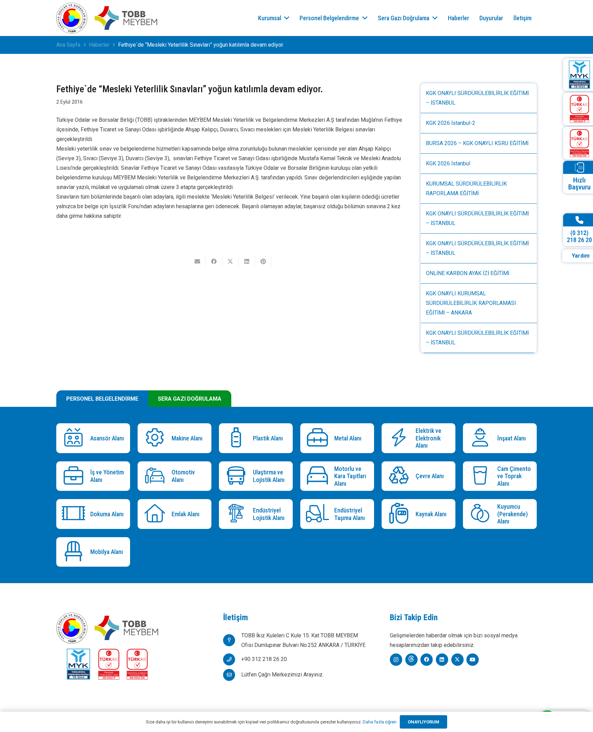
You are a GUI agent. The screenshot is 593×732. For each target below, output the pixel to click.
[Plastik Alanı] (237, 438)
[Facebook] (426, 659)
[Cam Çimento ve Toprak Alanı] (481, 476)
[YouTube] (472, 659)
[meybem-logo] (126, 18)
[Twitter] (457, 659)
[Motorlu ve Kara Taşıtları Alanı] (319, 476)
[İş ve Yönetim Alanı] (75, 476)
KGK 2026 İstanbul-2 (450, 123)
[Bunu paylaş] (214, 261)
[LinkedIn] (442, 659)
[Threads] (411, 659)
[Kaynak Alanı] (400, 514)
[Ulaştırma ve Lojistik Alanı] (237, 476)
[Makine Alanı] (156, 438)
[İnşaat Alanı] (481, 438)
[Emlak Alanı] (156, 514)
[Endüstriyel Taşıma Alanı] (319, 514)
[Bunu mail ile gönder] (197, 261)
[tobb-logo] (71, 18)
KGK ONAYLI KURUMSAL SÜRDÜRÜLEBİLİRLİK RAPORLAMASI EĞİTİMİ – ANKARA (471, 303)
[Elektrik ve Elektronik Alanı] (400, 438)
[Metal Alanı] (319, 438)
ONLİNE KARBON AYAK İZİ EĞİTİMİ (467, 273)
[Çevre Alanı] (400, 476)
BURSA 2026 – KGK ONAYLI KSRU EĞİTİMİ (477, 143)
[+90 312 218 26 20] (232, 659)
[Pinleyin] (263, 261)
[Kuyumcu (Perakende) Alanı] (481, 514)
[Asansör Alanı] (75, 438)
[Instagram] (396, 659)
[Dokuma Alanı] (75, 514)
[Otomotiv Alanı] (156, 476)
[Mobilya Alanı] (75, 552)
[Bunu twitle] (230, 261)
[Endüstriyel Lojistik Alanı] (237, 514)
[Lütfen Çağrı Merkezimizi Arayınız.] (232, 675)
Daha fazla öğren (379, 721)
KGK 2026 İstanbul (448, 163)
